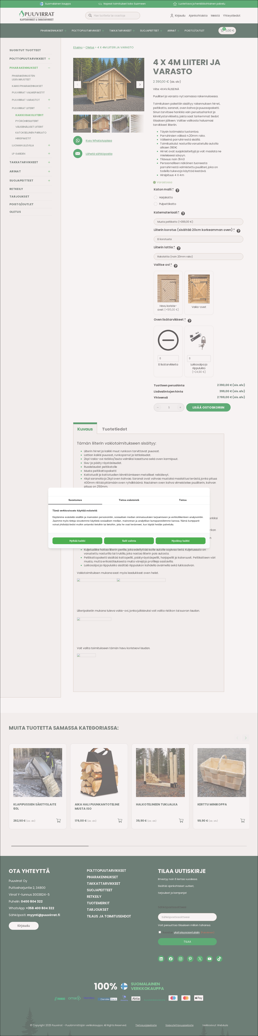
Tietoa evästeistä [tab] (129, 500)
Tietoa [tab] (182, 500)
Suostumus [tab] (75, 500)
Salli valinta (129, 540)
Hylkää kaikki (77, 540)
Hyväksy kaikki (181, 540)
